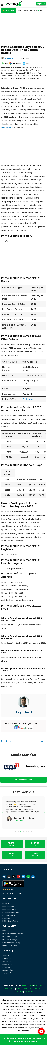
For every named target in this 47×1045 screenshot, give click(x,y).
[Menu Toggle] (2, 5)
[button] (2, 766)
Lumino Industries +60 (26, 10)
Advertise (6, 967)
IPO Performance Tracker (12, 934)
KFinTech (18, 991)
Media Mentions (8, 964)
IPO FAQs (5, 931)
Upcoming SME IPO (9, 909)
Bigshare (28, 991)
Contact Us (6, 958)
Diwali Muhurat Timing (11, 943)
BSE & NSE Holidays (9, 940)
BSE (6, 988)
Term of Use (7, 973)
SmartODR (21, 988)
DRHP (30, 985)
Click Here (27, 399)
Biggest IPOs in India (10, 945)
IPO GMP (5, 903)
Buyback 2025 (7, 128)
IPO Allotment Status (10, 915)
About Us (5, 955)
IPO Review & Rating (10, 921)
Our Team (6, 961)
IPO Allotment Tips (9, 937)
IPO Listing (6, 918)
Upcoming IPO (8, 906)
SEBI (24, 985)
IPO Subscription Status (11, 912)
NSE (41, 985)
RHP (36, 985)
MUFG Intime (35, 988)
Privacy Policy (7, 970)
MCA (12, 988)
